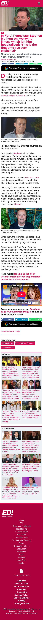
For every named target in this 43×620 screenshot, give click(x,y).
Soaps (21, 543)
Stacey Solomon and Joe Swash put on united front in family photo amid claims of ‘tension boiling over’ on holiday (11, 446)
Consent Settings (21, 598)
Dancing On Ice (7, 343)
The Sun (18, 204)
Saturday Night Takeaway (13, 95)
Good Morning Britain (22, 526)
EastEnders (22, 549)
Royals (21, 555)
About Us (21, 581)
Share (7, 63)
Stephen (17, 153)
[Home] (5, 3)
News (21, 520)
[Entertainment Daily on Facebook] (21, 570)
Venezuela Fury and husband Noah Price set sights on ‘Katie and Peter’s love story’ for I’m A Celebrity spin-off (11, 394)
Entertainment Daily (9, 59)
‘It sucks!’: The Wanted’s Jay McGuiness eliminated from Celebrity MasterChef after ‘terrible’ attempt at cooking (11, 416)
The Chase (21, 535)
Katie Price (21, 560)
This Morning (21, 529)
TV (2, 33)
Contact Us (21, 592)
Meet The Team (21, 584)
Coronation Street (21, 546)
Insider (21, 563)
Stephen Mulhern (7, 347)
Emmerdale (21, 552)
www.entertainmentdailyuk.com (18, 609)
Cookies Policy (21, 595)
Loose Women (21, 532)
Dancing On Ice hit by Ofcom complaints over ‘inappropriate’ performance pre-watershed (20, 277)
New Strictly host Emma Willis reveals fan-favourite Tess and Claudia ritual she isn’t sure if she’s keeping (31, 394)
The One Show (21, 537)
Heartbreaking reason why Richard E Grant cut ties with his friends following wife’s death (31, 467)
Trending (21, 557)
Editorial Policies (21, 586)
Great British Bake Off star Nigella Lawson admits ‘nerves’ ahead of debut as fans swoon (31, 414)
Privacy (21, 601)
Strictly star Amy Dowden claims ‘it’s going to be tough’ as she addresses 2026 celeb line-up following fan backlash (10, 372)
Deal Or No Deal (31, 177)
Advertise (21, 589)
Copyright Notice (21, 604)
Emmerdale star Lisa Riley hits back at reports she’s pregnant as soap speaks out (30, 491)
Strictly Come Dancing (21, 540)
